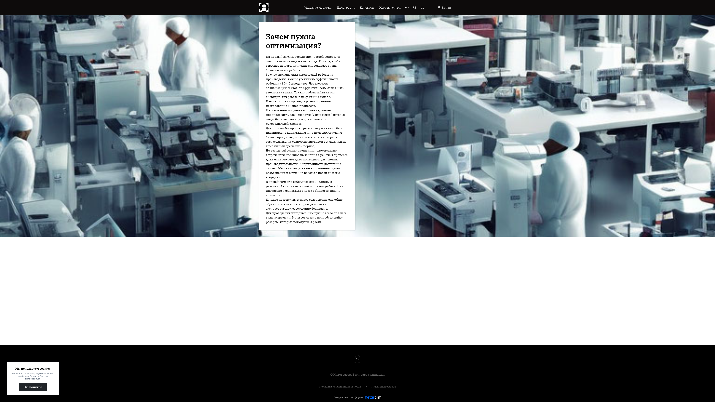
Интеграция (346, 7)
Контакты (367, 7)
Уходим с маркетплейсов (318, 7)
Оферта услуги (390, 7)
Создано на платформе (348, 397)
